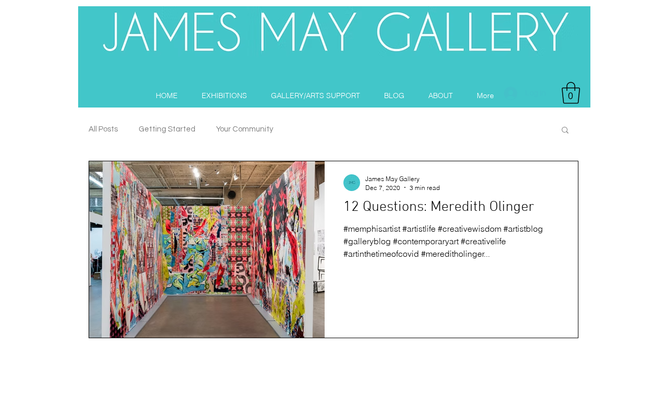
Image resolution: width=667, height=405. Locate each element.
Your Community (244, 129)
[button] (571, 93)
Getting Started (167, 129)
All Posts (103, 129)
